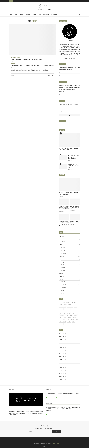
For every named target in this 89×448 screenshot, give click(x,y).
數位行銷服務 (46, 14)
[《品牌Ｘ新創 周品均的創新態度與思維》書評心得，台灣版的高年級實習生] (64, 202)
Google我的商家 (63, 306)
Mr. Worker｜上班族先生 (56, 443)
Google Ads (71, 304)
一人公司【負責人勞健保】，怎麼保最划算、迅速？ (74, 207)
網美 (68, 319)
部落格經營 (70, 253)
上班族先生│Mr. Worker (16, 61)
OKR (71, 306)
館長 (71, 323)
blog (64, 302)
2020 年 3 (63, 356)
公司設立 (70, 239)
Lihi (68, 306)
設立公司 (69, 321)
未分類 (70, 273)
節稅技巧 (70, 242)
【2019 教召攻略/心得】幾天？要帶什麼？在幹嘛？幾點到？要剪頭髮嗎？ (73, 157)
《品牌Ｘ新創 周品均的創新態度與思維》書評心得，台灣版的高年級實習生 (64, 208)
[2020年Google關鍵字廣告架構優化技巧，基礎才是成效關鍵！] (75, 217)
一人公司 (61, 308)
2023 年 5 (63, 333)
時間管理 (75, 315)
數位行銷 (15, 14)
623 (60, 302)
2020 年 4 (63, 353)
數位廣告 (70, 267)
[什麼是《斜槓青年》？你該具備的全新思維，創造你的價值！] (32, 39)
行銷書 (70, 290)
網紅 (65, 319)
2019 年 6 (63, 365)
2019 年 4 (63, 370)
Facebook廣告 (70, 259)
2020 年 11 (63, 345)
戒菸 (64, 313)
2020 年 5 (63, 350)
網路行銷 (72, 319)
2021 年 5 (63, 342)
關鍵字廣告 (66, 323)
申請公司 (65, 317)
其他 (40, 14)
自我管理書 (70, 287)
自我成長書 (13, 57)
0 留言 (13, 75)
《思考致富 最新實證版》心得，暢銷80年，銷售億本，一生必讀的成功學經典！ (64, 223)
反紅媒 (77, 308)
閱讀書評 (28, 14)
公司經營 (22, 14)
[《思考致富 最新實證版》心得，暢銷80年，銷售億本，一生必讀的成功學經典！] (64, 217)
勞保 (69, 308)
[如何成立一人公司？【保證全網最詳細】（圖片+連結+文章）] (69, 140)
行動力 (61, 321)
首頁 (11, 14)
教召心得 (70, 247)
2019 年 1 (63, 379)
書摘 (60, 317)
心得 (60, 313)
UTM (75, 306)
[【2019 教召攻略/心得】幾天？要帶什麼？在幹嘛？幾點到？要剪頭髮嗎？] (63, 157)
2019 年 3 (63, 373)
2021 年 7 (63, 336)
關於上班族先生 (54, 14)
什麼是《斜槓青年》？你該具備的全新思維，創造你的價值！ (26, 60)
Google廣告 (70, 262)
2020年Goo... (20, 1)
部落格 (73, 321)
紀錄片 (61, 319)
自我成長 (34, 14)
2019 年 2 (63, 376)
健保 (65, 308)
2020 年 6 (63, 347)
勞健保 (73, 308)
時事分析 (70, 250)
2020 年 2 (63, 359)
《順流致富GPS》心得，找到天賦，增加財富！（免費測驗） (73, 166)
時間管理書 (70, 282)
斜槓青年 (71, 315)
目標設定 (69, 317)
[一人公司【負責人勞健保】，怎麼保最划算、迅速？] (75, 202)
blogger (68, 302)
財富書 (70, 293)
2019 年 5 (63, 367)
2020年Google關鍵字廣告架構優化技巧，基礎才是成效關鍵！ (75, 223)
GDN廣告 (65, 304)
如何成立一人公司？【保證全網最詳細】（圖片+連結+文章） (69, 149)
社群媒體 (70, 270)
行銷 (65, 321)
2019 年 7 (63, 362)
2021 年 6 (63, 339)
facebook (74, 302)
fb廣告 (61, 304)
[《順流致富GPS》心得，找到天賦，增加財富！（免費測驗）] (63, 166)
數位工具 (70, 264)
